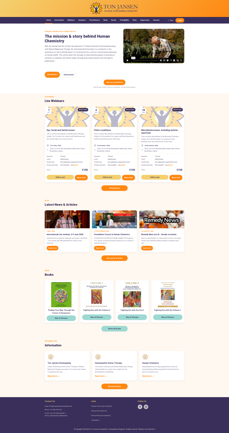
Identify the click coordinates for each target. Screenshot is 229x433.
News (105, 20)
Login (180, 20)
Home (48, 20)
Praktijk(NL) (124, 20)
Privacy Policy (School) (99, 411)
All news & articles (114, 258)
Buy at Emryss (61, 318)
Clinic (135, 20)
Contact (156, 20)
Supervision (144, 20)
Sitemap (141, 429)
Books (113, 20)
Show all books (114, 329)
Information (59, 20)
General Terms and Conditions (101, 406)
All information (114, 386)
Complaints (95, 420)
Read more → (54, 376)
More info (81, 178)
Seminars (82, 20)
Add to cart (60, 177)
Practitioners (94, 20)
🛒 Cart (170, 20)
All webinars (52, 74)
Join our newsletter (114, 82)
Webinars (71, 20)
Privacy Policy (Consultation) (101, 415)
